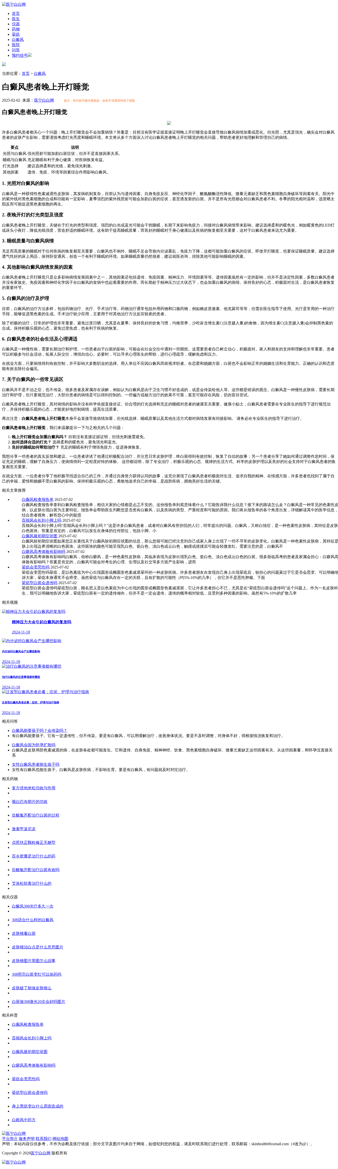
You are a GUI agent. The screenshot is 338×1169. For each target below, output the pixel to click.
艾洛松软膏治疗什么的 (31, 883)
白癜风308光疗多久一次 (32, 906)
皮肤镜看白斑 (24, 933)
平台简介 (10, 1139)
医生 (16, 19)
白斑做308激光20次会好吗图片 (38, 1001)
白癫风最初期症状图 (39, 536)
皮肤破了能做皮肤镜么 (31, 988)
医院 (16, 45)
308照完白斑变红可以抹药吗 (36, 974)
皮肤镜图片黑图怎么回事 (33, 961)
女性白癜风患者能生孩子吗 (35, 764)
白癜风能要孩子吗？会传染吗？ (39, 730)
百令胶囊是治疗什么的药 (33, 856)
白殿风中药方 (24, 1120)
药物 (16, 29)
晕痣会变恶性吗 (35, 567)
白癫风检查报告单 (37, 499)
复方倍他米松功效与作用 (33, 788)
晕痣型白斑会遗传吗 (39, 583)
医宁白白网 (44, 100)
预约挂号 (20, 55)
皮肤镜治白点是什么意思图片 (37, 947)
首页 (16, 13)
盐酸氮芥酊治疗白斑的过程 (35, 815)
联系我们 (43, 1139)
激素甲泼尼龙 (24, 829)
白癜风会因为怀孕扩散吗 (33, 745)
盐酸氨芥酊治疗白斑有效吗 (35, 870)
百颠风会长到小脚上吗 (41, 520)
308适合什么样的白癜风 (32, 920)
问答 (16, 50)
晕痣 (16, 34)
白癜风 (18, 39)
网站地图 (60, 1139)
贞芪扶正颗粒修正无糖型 (33, 842)
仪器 (16, 24)
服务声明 (27, 1139)
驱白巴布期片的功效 (30, 801)
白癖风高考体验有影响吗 (43, 551)
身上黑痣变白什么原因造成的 (37, 1106)
